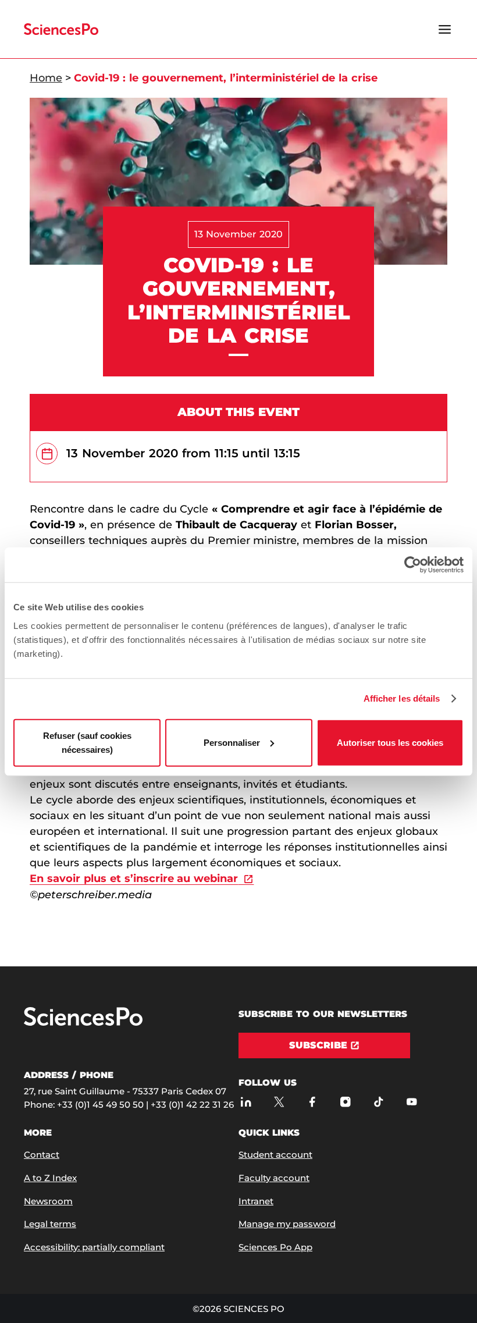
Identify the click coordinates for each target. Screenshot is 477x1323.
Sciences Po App (275, 1247)
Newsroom (48, 1201)
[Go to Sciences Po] (83, 1023)
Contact (41, 1154)
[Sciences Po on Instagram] (345, 1101)
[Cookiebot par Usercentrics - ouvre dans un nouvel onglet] (413, 565)
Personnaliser (232, 742)
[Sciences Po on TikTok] (378, 1101)
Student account (275, 1154)
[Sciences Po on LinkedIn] (245, 1101)
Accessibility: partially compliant (94, 1247)
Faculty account (273, 1177)
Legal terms (50, 1223)
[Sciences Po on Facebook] (312, 1101)
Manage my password (287, 1223)
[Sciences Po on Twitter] (279, 1101)
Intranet (255, 1201)
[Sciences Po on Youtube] (411, 1101)
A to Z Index (50, 1177)
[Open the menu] (444, 29)
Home (46, 78)
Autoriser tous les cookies (390, 742)
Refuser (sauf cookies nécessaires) (87, 742)
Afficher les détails (402, 698)
